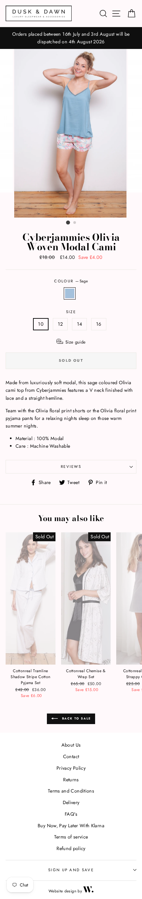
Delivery (71, 802)
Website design (62, 891)
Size (71, 311)
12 (60, 324)
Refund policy (71, 848)
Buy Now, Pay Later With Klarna (71, 825)
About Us (71, 745)
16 (98, 324)
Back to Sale (75, 718)
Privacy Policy (71, 768)
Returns (71, 779)
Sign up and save (71, 870)
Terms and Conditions (71, 791)
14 (79, 324)
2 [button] (75, 223)
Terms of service (71, 837)
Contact (71, 756)
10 (41, 324)
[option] (71, 38)
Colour (71, 281)
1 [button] (68, 223)
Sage (70, 293)
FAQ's (71, 814)
